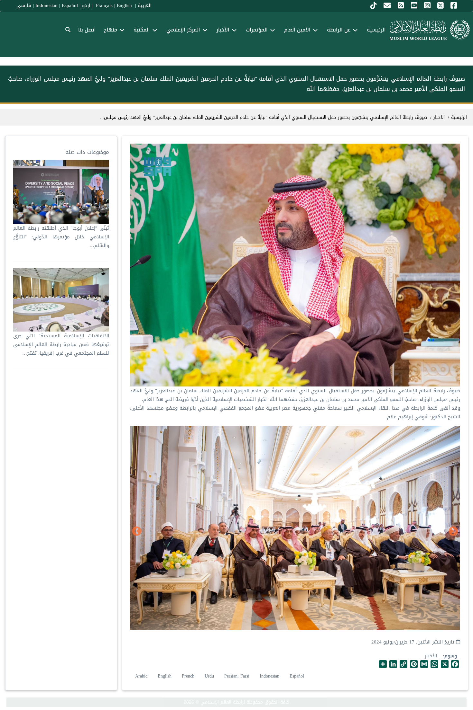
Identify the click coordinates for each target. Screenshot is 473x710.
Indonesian (46, 5)
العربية (145, 5)
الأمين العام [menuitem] (297, 30)
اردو (86, 5)
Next (137, 531)
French (188, 676)
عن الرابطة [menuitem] (338, 30)
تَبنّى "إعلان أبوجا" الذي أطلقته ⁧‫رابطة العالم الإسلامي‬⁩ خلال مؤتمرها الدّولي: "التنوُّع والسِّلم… (61, 237)
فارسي (23, 5)
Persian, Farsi (236, 676)
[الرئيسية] (430, 30)
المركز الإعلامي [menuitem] (183, 30)
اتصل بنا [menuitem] (87, 30)
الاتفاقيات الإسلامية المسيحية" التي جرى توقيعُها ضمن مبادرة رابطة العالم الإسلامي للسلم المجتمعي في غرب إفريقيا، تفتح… (61, 344)
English (165, 676)
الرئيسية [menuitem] (376, 30)
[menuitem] (67, 30)
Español (70, 5)
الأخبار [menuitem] (223, 30)
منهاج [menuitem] (110, 30)
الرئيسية (459, 117)
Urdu (209, 676)
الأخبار (431, 655)
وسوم (450, 656)
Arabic (141, 676)
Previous (453, 531)
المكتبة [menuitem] (142, 30)
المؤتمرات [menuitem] (257, 30)
